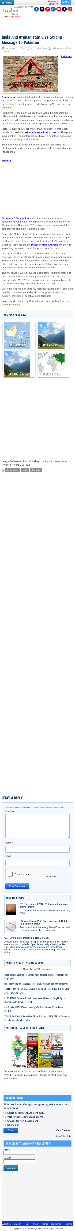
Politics (17, 1075)
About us (6, 1224)
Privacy (35, 1224)
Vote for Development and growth (25, 1117)
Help (26, 1224)
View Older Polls (63, 1136)
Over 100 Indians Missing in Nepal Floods (27, 938)
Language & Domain (53, 2)
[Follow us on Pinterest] (47, 9)
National (46, 1071)
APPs (66, 2)
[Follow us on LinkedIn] (53, 9)
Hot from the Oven (38, 48)
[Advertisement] (43, 181)
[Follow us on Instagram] (70, 9)
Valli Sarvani (58, 48)
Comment (11, 811)
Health (44, 1075)
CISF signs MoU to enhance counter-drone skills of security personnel (36, 983)
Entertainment (31, 1075)
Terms (45, 1224)
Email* (7, 1158)
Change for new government (22, 1121)
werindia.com (17, 1071)
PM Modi (36, 470)
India (25, 470)
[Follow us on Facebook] (36, 9)
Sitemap (69, 1224)
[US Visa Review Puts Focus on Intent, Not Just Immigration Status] (10, 926)
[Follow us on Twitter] (42, 9)
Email (8, 856)
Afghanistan (12, 470)
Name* (6, 1149)
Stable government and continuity (25, 1113)
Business (57, 1071)
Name (9, 843)
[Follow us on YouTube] (58, 9)
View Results (63, 1130)
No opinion (13, 1125)
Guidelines (56, 1224)
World (8, 1075)
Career (17, 1224)
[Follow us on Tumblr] (64, 9)
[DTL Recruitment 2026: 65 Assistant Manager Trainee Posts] (10, 909)
